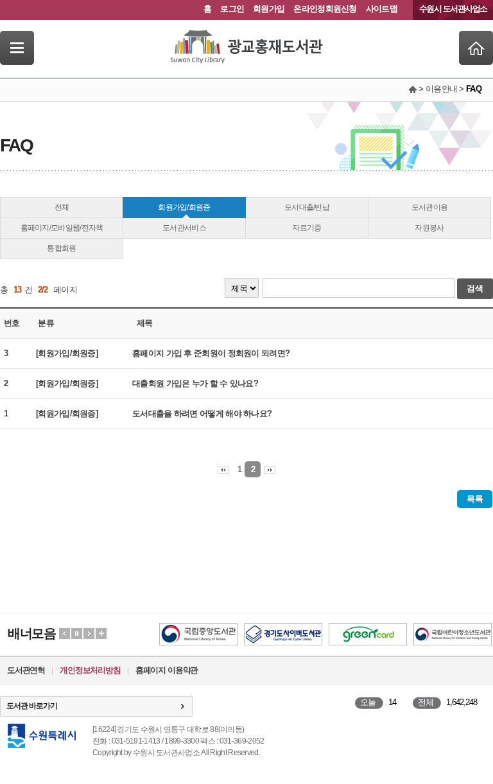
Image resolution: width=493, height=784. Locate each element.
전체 (62, 207)
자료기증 (306, 227)
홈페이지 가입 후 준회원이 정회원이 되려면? (211, 353)
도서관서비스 (184, 227)
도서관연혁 (26, 670)
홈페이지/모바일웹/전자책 (62, 227)
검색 (475, 288)
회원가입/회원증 (184, 207)
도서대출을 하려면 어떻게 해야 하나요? (202, 413)
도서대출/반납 (306, 207)
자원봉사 (429, 227)
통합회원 (61, 248)
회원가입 (268, 8)
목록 (475, 499)
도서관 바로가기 (31, 705)
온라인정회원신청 (324, 8)
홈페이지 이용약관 (166, 670)
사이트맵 (381, 8)
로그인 (232, 8)
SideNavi (17, 48)
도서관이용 (429, 207)
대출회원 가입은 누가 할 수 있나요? (195, 383)
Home (476, 48)
